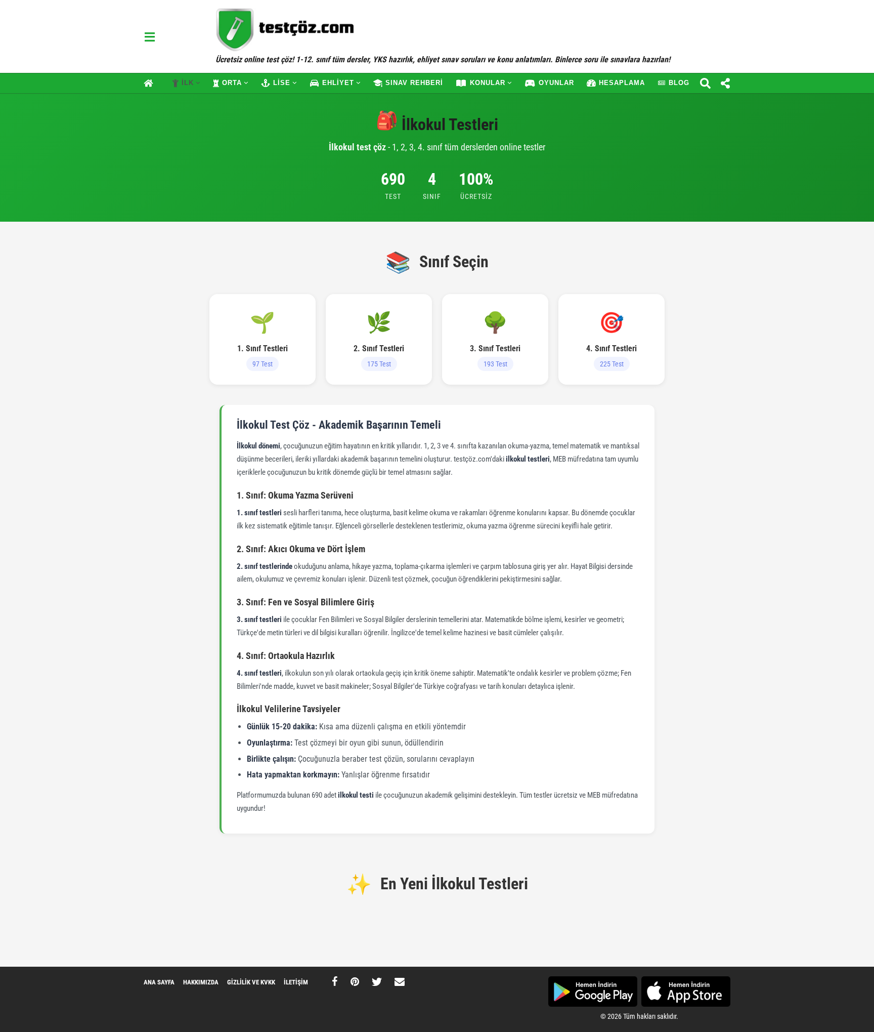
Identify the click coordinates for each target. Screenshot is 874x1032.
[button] (149, 36)
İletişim (296, 982)
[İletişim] (400, 981)
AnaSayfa (152, 83)
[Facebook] (335, 981)
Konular (487, 83)
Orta (232, 83)
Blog (679, 83)
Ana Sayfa (159, 982)
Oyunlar (556, 83)
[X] (377, 981)
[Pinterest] (355, 981)
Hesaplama (622, 83)
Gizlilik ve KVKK (251, 982)
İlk (188, 83)
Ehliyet (338, 83)
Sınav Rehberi (414, 83)
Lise (281, 83)
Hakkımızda (201, 982)
